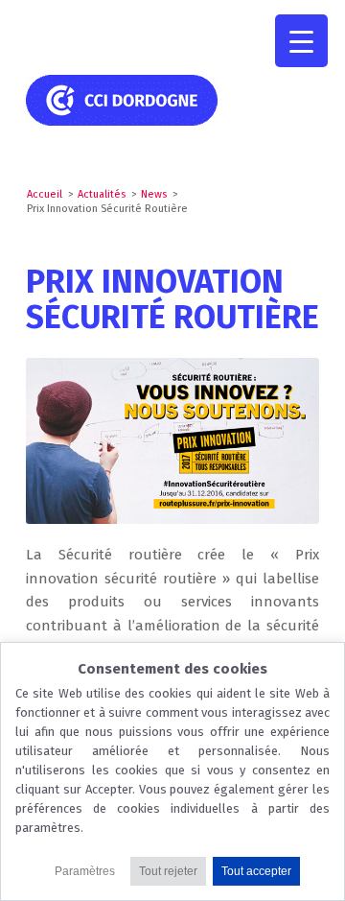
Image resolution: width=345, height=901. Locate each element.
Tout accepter (256, 871)
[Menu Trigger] (301, 40)
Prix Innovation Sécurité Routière (172, 299)
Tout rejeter (168, 871)
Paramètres (85, 871)
